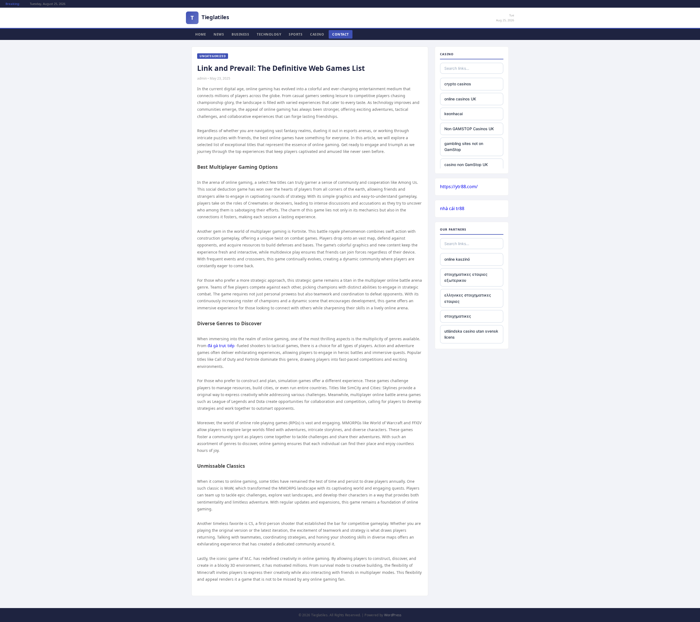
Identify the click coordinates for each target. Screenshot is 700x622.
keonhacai (453, 113)
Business (240, 34)
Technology (269, 34)
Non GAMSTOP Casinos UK (469, 128)
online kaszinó (457, 259)
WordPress (393, 615)
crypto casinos (457, 84)
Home (200, 34)
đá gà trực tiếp (221, 345)
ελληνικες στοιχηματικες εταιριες (467, 298)
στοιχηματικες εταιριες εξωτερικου (466, 277)
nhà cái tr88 (452, 208)
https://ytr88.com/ (459, 187)
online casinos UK (460, 99)
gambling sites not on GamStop (463, 146)
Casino (317, 34)
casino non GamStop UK (466, 164)
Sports (295, 34)
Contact (340, 34)
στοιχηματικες (457, 316)
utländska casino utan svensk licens (471, 334)
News (219, 34)
